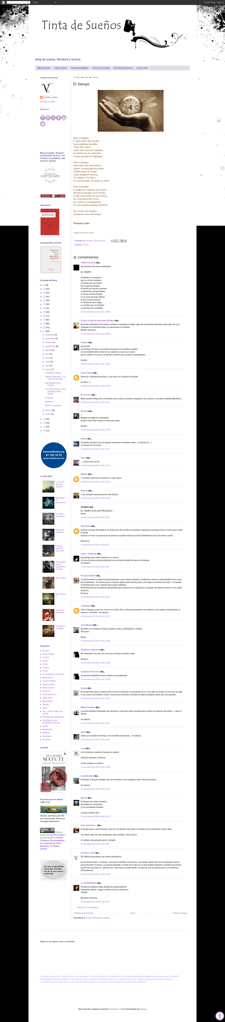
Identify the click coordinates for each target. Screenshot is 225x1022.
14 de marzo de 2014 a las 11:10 (95, 597)
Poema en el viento (60, 627)
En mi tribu (61, 578)
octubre (49, 342)
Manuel (84, 474)
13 (44, 419)
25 (44, 289)
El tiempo (49, 398)
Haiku (45, 661)
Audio (45, 726)
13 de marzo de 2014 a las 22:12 (95, 465)
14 (44, 331)
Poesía (86, 245)
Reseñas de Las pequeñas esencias (51, 721)
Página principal (43, 68)
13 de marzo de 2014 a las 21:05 (95, 430)
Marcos (84, 491)
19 (44, 312)
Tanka (45, 664)
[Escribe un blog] (115, 241)
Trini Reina (86, 526)
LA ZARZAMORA (89, 883)
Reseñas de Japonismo (53, 717)
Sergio (84, 688)
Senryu (45, 704)
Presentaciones (49, 694)
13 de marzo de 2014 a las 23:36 (95, 498)
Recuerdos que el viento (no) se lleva (61, 565)
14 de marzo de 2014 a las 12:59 (95, 641)
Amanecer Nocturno (90, 650)
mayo (48, 362)
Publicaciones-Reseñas (79, 68)
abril (47, 365)
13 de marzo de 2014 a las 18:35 (95, 312)
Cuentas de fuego (53, 373)
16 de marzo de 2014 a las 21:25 (95, 789)
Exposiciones (48, 684)
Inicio (133, 913)
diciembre (50, 335)
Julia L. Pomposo (89, 554)
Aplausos (49, 401)
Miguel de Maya (88, 707)
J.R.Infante (86, 606)
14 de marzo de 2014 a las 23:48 (95, 767)
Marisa (84, 798)
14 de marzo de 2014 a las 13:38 (95, 663)
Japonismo (47, 698)
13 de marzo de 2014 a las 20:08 (95, 386)
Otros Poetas (48, 654)
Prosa (45, 671)
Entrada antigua (180, 913)
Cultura (45, 667)
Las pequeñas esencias (53, 674)
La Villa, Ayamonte (60, 515)
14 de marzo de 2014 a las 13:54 (95, 698)
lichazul (84, 342)
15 (44, 327)
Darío (83, 732)
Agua (44, 708)
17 (44, 320)
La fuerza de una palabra (60, 484)
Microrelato (47, 701)
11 (44, 427)
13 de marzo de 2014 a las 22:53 (95, 482)
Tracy (83, 458)
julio (47, 354)
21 (44, 304)
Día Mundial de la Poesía (53, 384)
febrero (48, 410)
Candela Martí (87, 776)
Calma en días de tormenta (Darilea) (97, 320)
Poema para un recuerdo (60, 548)
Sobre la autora (61, 68)
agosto (48, 350)
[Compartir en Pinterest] (125, 241)
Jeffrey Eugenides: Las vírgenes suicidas (55, 378)
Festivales (47, 736)
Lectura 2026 (142, 68)
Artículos (46, 691)
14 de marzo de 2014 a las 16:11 (95, 739)
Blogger (143, 1009)
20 (44, 308)
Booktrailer (47, 729)
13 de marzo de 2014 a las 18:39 (95, 364)
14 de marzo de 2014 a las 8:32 (95, 545)
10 (44, 430)
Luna (83, 748)
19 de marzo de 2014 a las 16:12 (95, 816)
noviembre (50, 338)
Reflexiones (47, 677)
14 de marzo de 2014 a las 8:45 (95, 567)
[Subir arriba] (219, 1016)
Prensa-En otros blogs (101, 68)
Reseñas (46, 739)
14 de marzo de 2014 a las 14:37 (95, 723)
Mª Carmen (86, 395)
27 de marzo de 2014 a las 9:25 (95, 902)
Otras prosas (48, 688)
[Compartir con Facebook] (122, 241)
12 (44, 423)
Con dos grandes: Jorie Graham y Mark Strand (55, 391)
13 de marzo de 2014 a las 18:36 (95, 334)
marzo (48, 369)
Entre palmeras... (89, 825)
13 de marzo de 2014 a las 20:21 (95, 402)
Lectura (45, 657)
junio (47, 358)
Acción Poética (49, 681)
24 (44, 293)
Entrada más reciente (83, 913)
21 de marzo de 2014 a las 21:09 (95, 874)
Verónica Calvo (88, 853)
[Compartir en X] (119, 241)
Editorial (46, 733)
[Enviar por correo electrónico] (112, 241)
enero (48, 414)
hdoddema (115, 1009)
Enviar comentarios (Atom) (98, 918)
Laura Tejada (87, 373)
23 (44, 297)
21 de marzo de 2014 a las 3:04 (95, 844)
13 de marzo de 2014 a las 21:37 (95, 449)
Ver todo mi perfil (47, 101)
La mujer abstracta (60, 611)
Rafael (84, 439)
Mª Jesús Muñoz (88, 576)
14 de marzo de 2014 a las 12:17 (95, 616)
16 (44, 323)
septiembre (50, 346)
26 (44, 285)
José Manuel (87, 625)
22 (44, 300)
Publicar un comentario (87, 907)
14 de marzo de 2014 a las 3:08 (95, 517)
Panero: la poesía (53, 405)
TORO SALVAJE (88, 263)
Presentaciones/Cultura (123, 68)
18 (44, 316)
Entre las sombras (60, 531)
